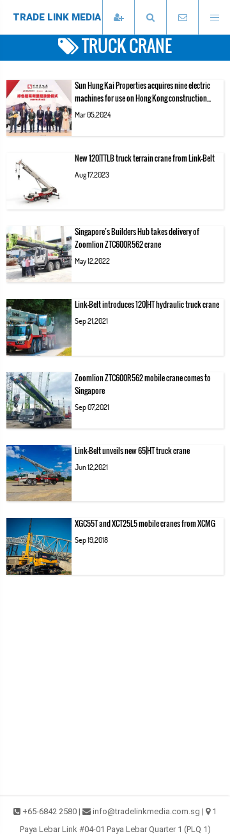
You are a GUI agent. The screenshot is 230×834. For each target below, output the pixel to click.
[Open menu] (214, 17)
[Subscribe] (118, 17)
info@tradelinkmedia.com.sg (146, 811)
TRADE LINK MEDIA (57, 17)
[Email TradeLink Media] (182, 17)
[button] (150, 17)
